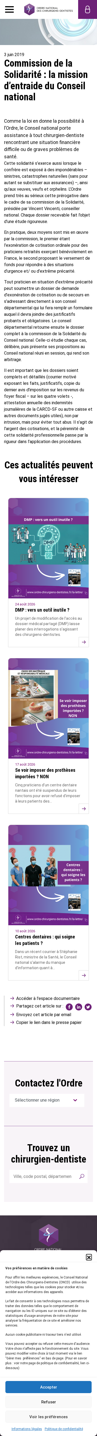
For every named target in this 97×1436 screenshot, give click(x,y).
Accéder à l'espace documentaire (48, 998)
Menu (9, 9)
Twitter (88, 1006)
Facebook (69, 1006)
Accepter (48, 1387)
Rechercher (82, 1176)
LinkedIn (78, 1006)
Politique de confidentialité (64, 1429)
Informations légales (27, 1429)
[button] (89, 1257)
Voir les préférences (48, 1416)
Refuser (48, 1402)
